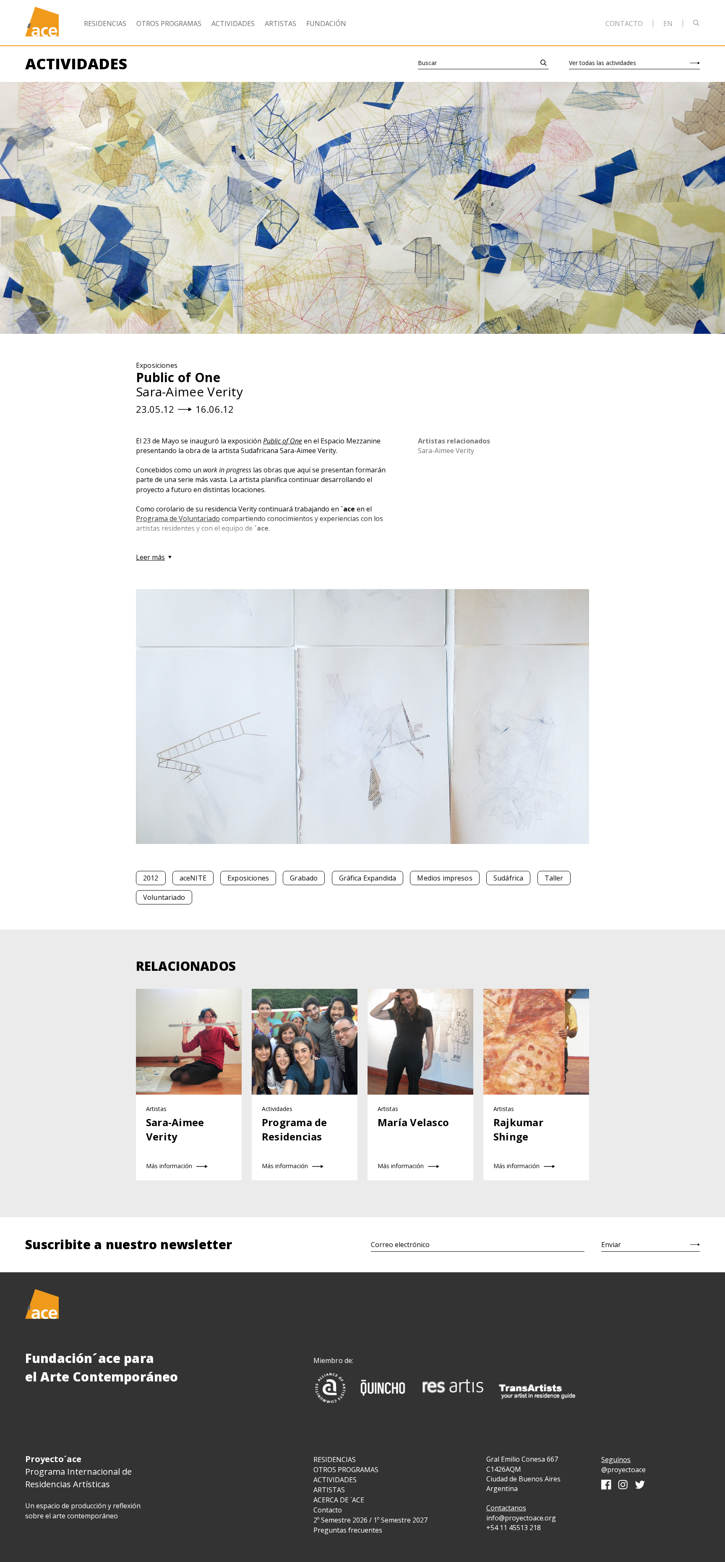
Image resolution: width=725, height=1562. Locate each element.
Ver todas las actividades (602, 63)
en (668, 23)
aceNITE (193, 878)
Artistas (280, 23)
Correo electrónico (400, 1244)
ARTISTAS (329, 1489)
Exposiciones (248, 878)
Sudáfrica (508, 878)
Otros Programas (168, 23)
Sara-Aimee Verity (446, 450)
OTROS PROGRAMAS (345, 1469)
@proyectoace (623, 1469)
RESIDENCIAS (334, 1459)
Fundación (326, 23)
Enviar (611, 1244)
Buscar (427, 63)
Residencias (105, 23)
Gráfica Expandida (367, 878)
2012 (151, 878)
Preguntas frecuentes (347, 1530)
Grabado (304, 878)
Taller (554, 878)
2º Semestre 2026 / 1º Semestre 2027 (370, 1520)
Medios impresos (444, 878)
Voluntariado (164, 897)
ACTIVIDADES (335, 1479)
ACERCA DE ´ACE (338, 1499)
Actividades (233, 23)
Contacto (624, 23)
